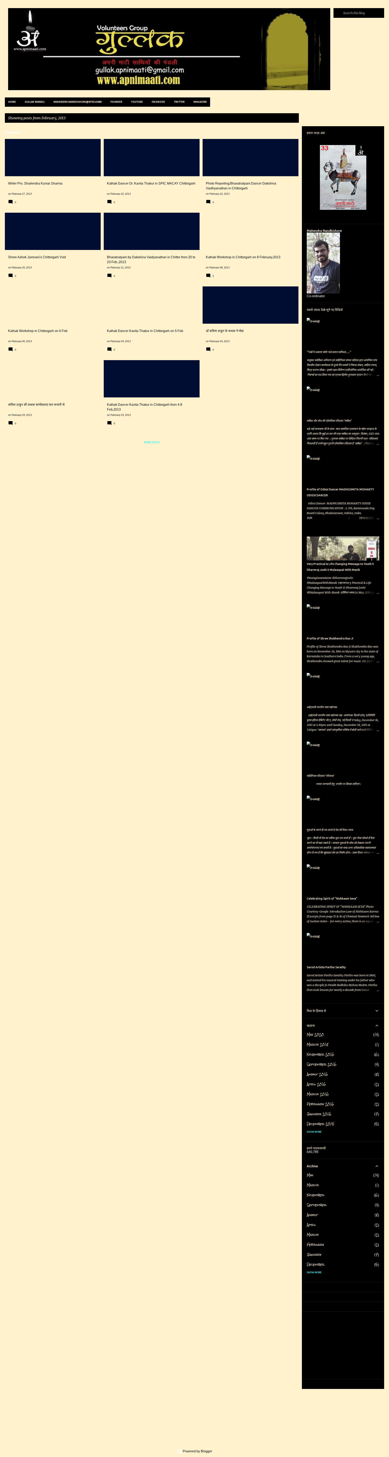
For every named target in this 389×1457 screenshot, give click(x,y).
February (315, 1244)
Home (12, 102)
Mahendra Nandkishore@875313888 (77, 102)
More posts (152, 442)
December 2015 (320, 1124)
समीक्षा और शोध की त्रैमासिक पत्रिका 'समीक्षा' (329, 420)
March (313, 1185)
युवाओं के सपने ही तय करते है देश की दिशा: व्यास (330, 830)
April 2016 (316, 1084)
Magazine (200, 102)
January (314, 1254)
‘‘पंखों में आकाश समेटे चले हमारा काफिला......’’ (329, 352)
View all (290, 118)
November (315, 1195)
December (315, 1264)
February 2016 (320, 1104)
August (312, 1214)
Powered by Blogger (197, 1451)
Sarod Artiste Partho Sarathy (326, 967)
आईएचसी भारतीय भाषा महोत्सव (322, 707)
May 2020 (315, 1034)
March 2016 (318, 1094)
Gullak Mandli (35, 102)
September (316, 1205)
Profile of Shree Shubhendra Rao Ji (330, 638)
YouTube (137, 102)
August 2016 (317, 1074)
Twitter (179, 102)
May (310, 1175)
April (311, 1224)
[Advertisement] (126, 475)
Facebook (158, 102)
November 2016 (320, 1054)
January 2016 (319, 1114)
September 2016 (322, 1064)
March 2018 (317, 1044)
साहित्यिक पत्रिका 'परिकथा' (320, 775)
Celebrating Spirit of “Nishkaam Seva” (332, 898)
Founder (116, 102)
